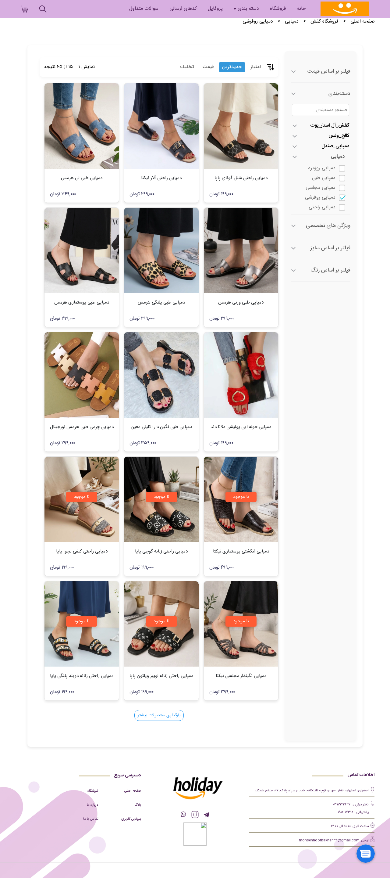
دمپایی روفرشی (320, 197)
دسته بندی (248, 9)
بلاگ (137, 805)
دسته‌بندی (339, 93)
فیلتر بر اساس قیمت (328, 71)
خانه (301, 9)
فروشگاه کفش (324, 22)
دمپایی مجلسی (320, 188)
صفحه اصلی (362, 22)
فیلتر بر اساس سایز (330, 248)
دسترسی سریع (127, 775)
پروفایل (215, 9)
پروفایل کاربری (131, 819)
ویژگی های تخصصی (328, 225)
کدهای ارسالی (183, 9)
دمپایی (292, 22)
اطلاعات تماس (360, 775)
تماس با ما (90, 819)
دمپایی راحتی (322, 207)
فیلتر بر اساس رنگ (330, 270)
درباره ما (92, 805)
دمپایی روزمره (321, 168)
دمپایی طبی (323, 178)
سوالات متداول (143, 9)
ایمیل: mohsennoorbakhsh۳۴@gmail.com (334, 840)
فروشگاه (278, 9)
